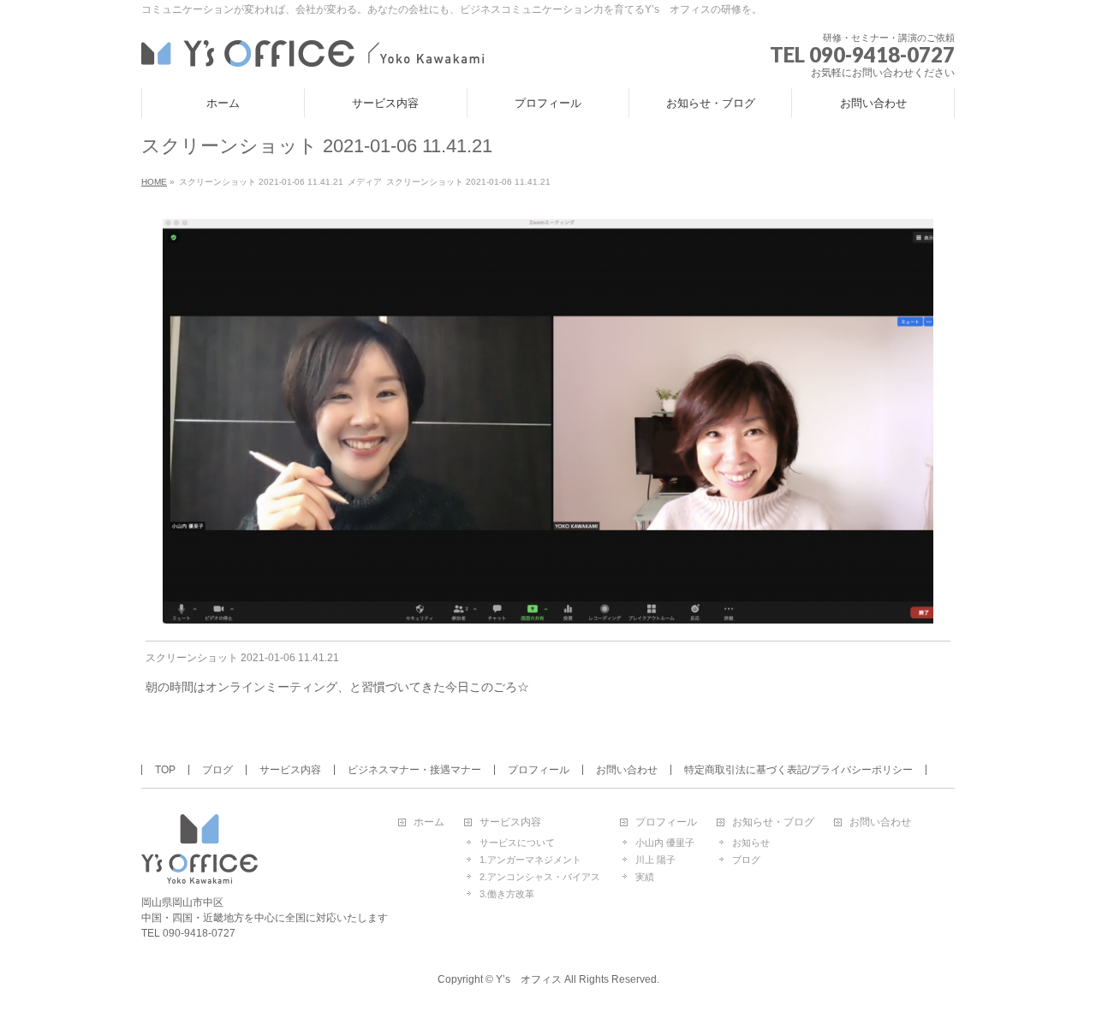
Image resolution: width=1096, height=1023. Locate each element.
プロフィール (538, 770)
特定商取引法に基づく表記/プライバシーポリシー (798, 770)
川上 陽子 (655, 859)
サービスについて (517, 842)
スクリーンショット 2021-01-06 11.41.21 (242, 658)
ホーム (429, 822)
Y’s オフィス (529, 979)
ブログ (217, 770)
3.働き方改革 (507, 894)
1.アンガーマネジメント (530, 859)
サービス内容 (290, 770)
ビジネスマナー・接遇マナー (414, 770)
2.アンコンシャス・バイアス (540, 877)
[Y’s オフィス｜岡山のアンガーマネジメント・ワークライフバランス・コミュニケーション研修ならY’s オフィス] (312, 50)
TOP (165, 770)
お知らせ (751, 842)
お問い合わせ (627, 770)
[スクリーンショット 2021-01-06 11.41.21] (548, 421)
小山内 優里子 (664, 842)
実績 (644, 877)
